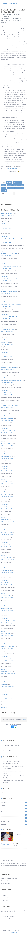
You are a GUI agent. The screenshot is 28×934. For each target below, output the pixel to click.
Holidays (18, 18)
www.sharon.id (6, 918)
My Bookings (6, 900)
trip (22, 187)
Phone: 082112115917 (9, 914)
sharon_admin (7, 14)
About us (5, 893)
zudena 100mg (5, 519)
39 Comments (5, 16)
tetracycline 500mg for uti (8, 646)
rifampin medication (6, 544)
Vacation (3, 22)
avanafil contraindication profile (9, 278)
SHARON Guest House (9, 3)
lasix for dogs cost (5, 595)
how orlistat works (6, 226)
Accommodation (6, 18)
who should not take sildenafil (9, 316)
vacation (4, 190)
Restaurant (4, 20)
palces (21, 185)
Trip (13, 20)
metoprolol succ (5, 608)
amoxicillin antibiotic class (9, 771)
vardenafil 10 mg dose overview (9, 291)
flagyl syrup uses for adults (8, 329)
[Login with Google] (15, 726)
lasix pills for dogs (5, 494)
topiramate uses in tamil (7, 354)
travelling (10, 187)
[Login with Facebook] (12, 726)
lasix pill (3, 696)
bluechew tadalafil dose (7, 418)
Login (24, 719)
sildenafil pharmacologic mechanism (10, 304)
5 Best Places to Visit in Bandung (11, 745)
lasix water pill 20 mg (6, 532)
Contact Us (5, 898)
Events (14, 18)
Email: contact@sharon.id (9, 916)
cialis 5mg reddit (5, 481)
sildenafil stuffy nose (6, 456)
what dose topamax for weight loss (10, 367)
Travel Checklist (7, 748)
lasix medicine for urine (7, 557)
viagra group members (6, 443)
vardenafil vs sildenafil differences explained (12, 238)
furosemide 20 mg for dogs (8, 582)
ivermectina (4, 684)
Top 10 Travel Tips (7, 750)
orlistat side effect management (11, 775)
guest (19, 182)
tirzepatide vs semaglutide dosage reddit (11, 380)
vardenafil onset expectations (9, 253)
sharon (4, 187)
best (15, 182)
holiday (4, 185)
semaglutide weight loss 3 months (10, 405)
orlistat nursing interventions (8, 430)
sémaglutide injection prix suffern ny (10, 392)
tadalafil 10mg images (6, 468)
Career (4, 895)
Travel (9, 20)
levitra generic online (6, 658)
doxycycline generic (6, 671)
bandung (9, 182)
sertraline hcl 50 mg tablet (8, 620)
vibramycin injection (6, 570)
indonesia (15, 185)
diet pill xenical (5, 342)
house (9, 185)
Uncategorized (19, 20)
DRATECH (14, 932)
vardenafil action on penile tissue (9, 266)
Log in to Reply (4, 223)
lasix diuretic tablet (6, 506)
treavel (17, 187)
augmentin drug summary (7, 213)
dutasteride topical (6, 633)
